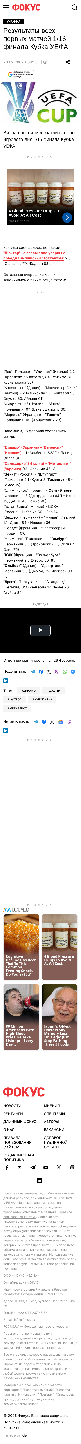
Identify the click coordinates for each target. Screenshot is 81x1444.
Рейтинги (13, 1113)
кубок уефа (43, 699)
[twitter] (19, 1167)
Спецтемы (54, 1113)
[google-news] (72, 1167)
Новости (12, 1105)
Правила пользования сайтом (17, 1142)
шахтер (54, 690)
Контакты (11, 1427)
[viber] (59, 1167)
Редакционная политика (18, 1157)
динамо (29, 690)
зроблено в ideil (17, 1435)
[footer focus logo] (24, 1092)
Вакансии (54, 1129)
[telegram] (32, 1167)
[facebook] (6, 1167)
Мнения (52, 1105)
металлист (18, 708)
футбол (16, 699)
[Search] (75, 7)
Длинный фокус (19, 1121)
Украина (13, 21)
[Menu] (6, 7)
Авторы (51, 1121)
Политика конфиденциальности (31, 1422)
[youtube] (45, 1167)
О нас (9, 1129)
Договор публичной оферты (56, 1142)
